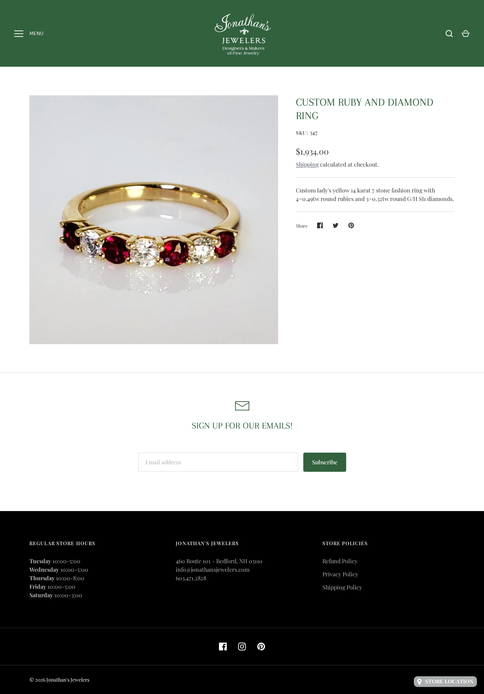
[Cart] (465, 33)
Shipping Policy (342, 587)
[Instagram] (242, 646)
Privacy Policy (340, 574)
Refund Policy (340, 561)
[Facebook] (223, 646)
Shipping (307, 164)
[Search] (449, 33)
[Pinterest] (261, 646)
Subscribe (324, 462)
